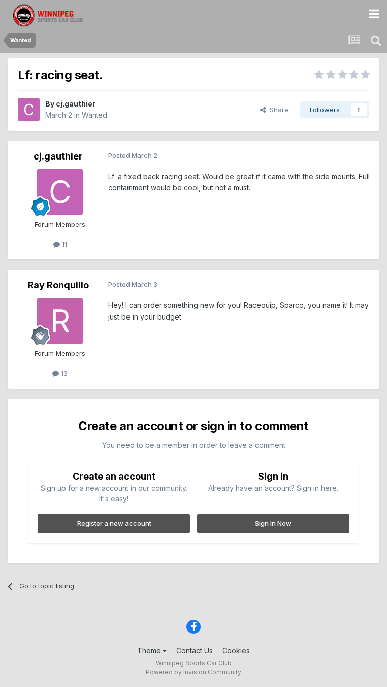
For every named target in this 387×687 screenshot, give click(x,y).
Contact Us (194, 650)
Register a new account (114, 523)
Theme (150, 650)
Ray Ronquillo (58, 285)
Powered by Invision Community (193, 672)
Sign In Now (273, 523)
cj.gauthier (75, 103)
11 (63, 244)
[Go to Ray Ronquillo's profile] (60, 321)
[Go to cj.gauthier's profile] (29, 109)
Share (277, 109)
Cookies (236, 650)
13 (63, 373)
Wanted (94, 115)
